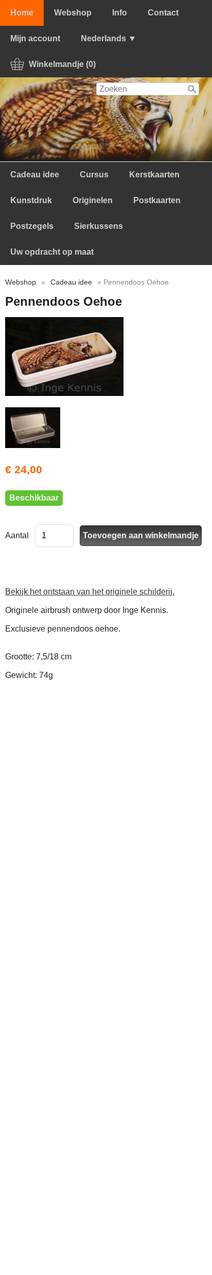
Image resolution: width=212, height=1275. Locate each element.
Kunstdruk (31, 200)
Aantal (17, 535)
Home (21, 12)
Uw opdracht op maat (52, 251)
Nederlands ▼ (108, 38)
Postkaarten (157, 200)
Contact (163, 12)
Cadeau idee (34, 174)
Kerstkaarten (154, 174)
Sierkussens (98, 226)
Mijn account (35, 38)
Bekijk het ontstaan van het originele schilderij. (89, 591)
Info (119, 12)
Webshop (73, 12)
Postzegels (32, 226)
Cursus (94, 174)
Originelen (93, 200)
